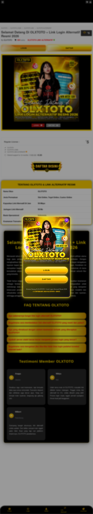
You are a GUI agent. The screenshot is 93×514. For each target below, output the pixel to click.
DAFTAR (46, 279)
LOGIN (46, 270)
